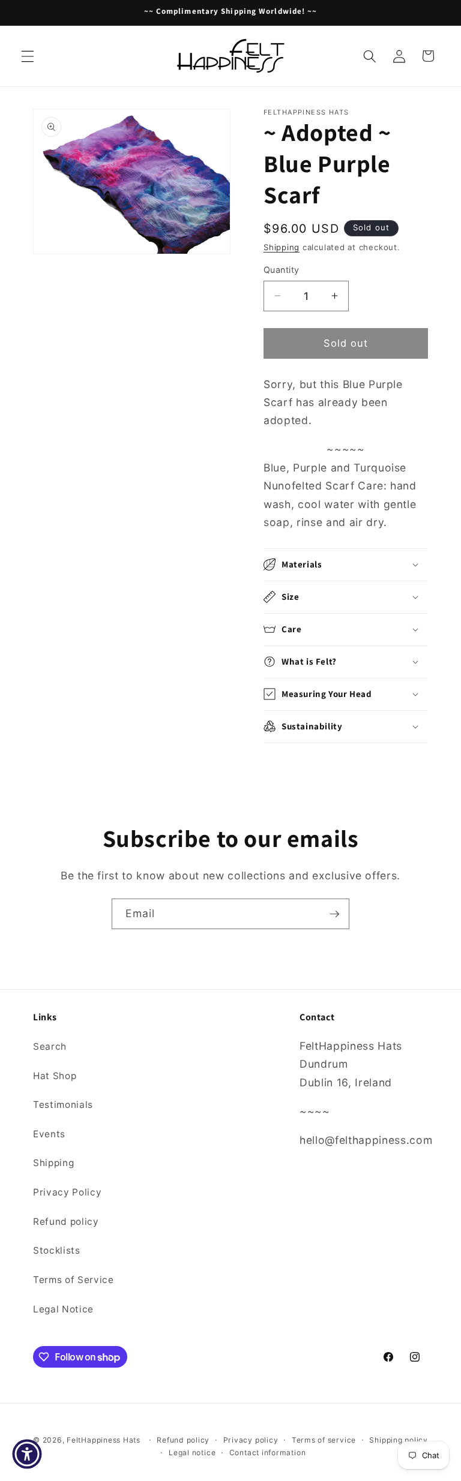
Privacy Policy (67, 1192)
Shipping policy (398, 1439)
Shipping (282, 247)
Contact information (267, 1452)
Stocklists (56, 1250)
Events (49, 1134)
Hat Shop (54, 1076)
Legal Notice (63, 1309)
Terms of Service (73, 1279)
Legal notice (192, 1452)
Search (50, 1046)
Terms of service (324, 1439)
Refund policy (66, 1221)
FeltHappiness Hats (103, 1439)
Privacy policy (251, 1439)
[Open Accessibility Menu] (27, 1454)
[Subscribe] (334, 914)
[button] (27, 55)
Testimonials (63, 1104)
